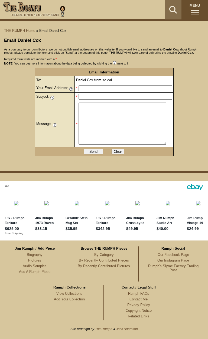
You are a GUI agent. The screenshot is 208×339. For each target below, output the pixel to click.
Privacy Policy (138, 305)
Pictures (34, 260)
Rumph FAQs (138, 293)
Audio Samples (35, 266)
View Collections (69, 293)
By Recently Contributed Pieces (104, 260)
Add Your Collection (69, 299)
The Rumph (103, 329)
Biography (35, 255)
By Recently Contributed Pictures (104, 266)
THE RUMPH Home (19, 31)
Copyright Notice (139, 311)
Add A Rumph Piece (34, 272)
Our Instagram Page (173, 260)
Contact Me (138, 299)
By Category (104, 255)
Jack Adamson (127, 329)
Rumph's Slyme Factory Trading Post (173, 268)
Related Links (138, 316)
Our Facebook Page (173, 255)
